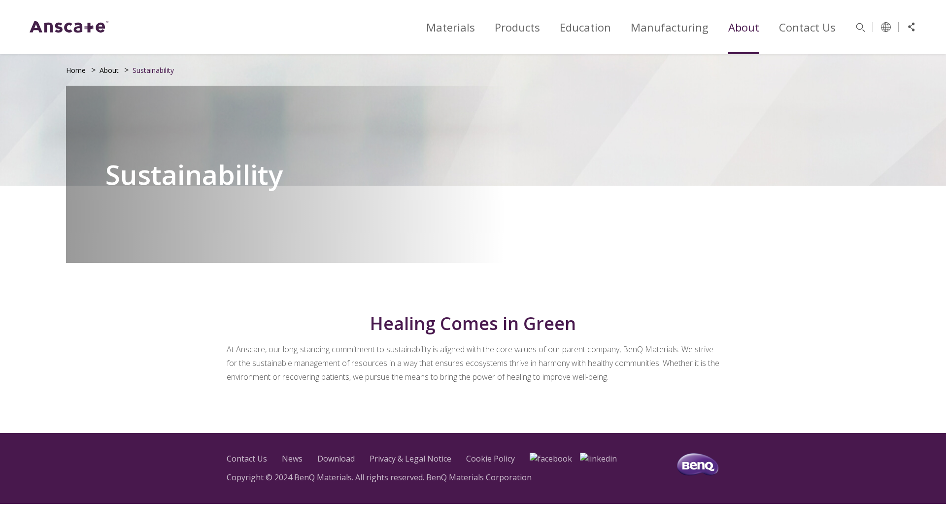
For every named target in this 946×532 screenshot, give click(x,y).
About (109, 70)
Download (336, 458)
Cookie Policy (490, 458)
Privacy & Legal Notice (410, 458)
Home (76, 70)
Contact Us (247, 458)
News (292, 458)
